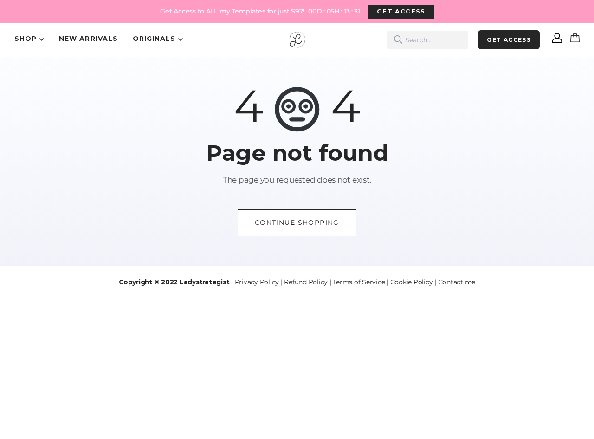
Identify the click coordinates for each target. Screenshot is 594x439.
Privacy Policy (257, 282)
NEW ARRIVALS (88, 38)
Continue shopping (297, 222)
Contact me (457, 282)
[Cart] (577, 40)
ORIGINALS (154, 38)
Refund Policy (306, 282)
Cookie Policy (411, 282)
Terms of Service (359, 282)
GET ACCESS (401, 11)
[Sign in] (557, 40)
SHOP (25, 38)
